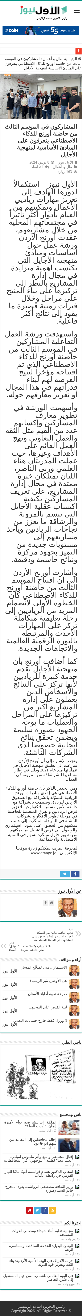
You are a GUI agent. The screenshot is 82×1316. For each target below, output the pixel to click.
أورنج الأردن (37, 237)
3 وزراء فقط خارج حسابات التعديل (40, 1020)
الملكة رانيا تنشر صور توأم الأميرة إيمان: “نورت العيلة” (30, 1124)
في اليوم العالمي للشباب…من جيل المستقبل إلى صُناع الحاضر (38, 1278)
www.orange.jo (43, 852)
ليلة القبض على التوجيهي (48, 1007)
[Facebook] (44, 1210)
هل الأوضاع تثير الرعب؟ (48, 981)
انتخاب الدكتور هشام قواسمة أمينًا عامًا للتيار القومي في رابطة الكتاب (39, 1174)
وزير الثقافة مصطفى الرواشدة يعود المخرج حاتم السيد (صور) (39, 1189)
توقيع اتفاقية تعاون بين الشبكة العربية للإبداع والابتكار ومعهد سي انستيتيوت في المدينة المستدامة (52, 935)
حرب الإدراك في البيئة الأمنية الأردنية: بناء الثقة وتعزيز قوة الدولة (41, 1263)
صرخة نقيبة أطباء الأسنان (47, 994)
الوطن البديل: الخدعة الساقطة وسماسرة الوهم (41, 1248)
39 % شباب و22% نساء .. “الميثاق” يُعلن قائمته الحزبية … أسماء (30, 946)
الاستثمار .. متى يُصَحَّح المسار (44, 967)
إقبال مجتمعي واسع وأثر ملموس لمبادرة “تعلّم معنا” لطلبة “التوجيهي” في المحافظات (38, 1159)
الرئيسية (71, 59)
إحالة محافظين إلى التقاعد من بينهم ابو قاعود (32, 1141)
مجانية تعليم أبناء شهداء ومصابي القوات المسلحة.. (42, 1233)
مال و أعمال (52, 59)
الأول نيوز (65, 162)
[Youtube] (29, 1210)
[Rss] (52, 1210)
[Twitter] (37, 1210)
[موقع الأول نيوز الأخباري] (41, 12)
